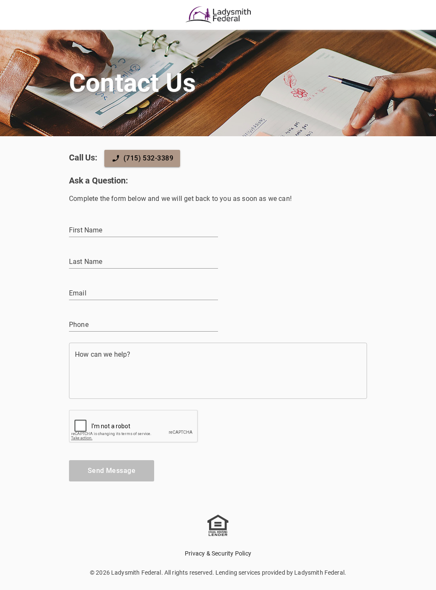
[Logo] (218, 14)
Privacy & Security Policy (218, 553)
